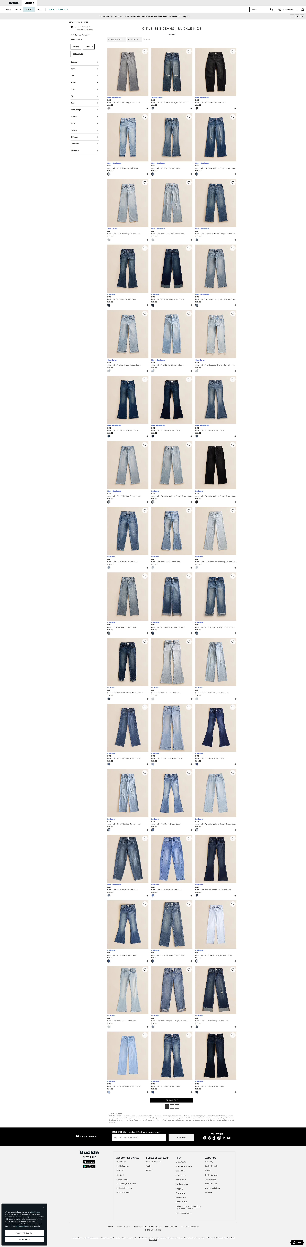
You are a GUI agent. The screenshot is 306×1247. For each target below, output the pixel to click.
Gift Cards (120, 1175)
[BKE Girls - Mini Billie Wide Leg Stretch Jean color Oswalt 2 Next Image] (145, 1056)
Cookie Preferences (190, 1226)
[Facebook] (204, 1138)
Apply (148, 1166)
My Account (121, 1161)
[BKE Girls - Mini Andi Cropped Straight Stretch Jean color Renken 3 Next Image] (233, 334)
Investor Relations (212, 1188)
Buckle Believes (211, 1175)
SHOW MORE (172, 1100)
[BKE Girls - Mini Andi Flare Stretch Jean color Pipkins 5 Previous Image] (154, 662)
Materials (75, 144)
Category (75, 62)
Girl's (72, 22)
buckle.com (35, 1212)
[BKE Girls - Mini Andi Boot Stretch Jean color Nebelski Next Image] (189, 137)
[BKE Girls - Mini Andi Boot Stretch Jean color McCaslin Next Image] (189, 1056)
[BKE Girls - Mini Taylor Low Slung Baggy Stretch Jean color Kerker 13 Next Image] (189, 465)
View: (73, 39)
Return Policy (181, 1180)
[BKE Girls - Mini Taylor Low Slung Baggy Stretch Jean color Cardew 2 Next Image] (233, 203)
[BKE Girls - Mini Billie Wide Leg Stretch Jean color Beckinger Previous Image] (110, 793)
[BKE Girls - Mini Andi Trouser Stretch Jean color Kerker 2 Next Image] (189, 728)
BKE (86, 22)
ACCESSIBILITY (171, 1226)
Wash (73, 123)
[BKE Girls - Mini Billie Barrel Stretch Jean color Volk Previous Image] (110, 859)
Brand (73, 82)
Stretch (74, 116)
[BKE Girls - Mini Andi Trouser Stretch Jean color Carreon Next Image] (145, 400)
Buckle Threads (211, 1166)
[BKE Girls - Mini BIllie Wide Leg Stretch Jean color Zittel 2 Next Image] (145, 728)
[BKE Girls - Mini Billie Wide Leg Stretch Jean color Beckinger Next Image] (145, 793)
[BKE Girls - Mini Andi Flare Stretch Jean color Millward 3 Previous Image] (198, 1056)
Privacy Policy (21, 1226)
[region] (24, 1224)
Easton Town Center (85, 29)
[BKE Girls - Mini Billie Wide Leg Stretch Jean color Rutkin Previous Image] (198, 990)
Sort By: (74, 35)
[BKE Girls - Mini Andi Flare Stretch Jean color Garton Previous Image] (154, 400)
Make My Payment (153, 1161)
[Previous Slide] (292, 16)
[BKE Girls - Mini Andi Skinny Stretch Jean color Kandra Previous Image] (110, 137)
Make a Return (122, 1179)
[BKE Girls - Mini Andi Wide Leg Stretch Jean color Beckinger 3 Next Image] (189, 203)
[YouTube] (228, 1138)
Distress (74, 137)
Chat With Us (181, 1162)
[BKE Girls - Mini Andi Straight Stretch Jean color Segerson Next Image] (189, 334)
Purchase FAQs (182, 1184)
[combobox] (261, 9)
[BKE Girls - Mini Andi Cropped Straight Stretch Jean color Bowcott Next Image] (233, 596)
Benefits (149, 1170)
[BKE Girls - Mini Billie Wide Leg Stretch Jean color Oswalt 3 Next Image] (145, 465)
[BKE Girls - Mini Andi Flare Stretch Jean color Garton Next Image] (189, 400)
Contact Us (180, 1171)
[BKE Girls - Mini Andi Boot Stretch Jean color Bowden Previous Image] (154, 531)
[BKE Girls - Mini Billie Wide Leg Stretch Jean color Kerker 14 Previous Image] (110, 203)
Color (73, 89)
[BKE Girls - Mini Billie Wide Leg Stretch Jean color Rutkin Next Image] (233, 990)
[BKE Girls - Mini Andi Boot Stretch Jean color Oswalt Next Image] (145, 990)
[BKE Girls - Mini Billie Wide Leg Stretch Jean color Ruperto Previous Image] (154, 924)
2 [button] (171, 1106)
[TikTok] (214, 1138)
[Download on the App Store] (89, 1161)
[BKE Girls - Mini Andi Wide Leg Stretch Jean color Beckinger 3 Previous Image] (154, 203)
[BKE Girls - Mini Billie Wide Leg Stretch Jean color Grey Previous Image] (110, 72)
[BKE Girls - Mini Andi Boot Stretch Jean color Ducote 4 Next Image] (189, 793)
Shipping (179, 1188)
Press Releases (211, 1184)
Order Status (181, 1175)
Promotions (180, 1193)
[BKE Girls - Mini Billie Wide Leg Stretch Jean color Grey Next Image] (145, 72)
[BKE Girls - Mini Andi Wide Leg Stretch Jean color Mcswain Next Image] (145, 334)
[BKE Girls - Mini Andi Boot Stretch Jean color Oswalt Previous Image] (110, 990)
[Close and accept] (43, 1207)
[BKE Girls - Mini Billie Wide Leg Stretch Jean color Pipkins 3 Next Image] (233, 662)
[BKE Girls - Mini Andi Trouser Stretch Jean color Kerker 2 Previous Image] (154, 728)
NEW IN (76, 46)
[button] (7, 9)
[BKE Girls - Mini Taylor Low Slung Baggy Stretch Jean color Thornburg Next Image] (233, 269)
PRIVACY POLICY (123, 1226)
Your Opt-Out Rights (184, 1213)
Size (72, 75)
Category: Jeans (115, 39)
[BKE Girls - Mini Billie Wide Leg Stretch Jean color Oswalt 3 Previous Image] (110, 465)
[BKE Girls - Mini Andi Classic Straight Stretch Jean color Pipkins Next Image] (233, 924)
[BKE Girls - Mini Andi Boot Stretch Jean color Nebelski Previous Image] (154, 137)
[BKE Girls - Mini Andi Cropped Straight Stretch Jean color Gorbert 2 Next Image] (189, 990)
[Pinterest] (209, 1138)
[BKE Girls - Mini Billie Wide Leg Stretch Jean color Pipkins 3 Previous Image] (198, 662)
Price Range (76, 110)
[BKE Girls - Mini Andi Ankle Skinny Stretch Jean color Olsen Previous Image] (110, 662)
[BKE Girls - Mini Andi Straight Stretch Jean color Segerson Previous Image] (154, 334)
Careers (208, 1170)
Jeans (79, 22)
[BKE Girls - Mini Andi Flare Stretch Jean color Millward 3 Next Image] (233, 1056)
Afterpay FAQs (181, 1202)
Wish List (120, 1170)
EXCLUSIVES (78, 54)
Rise (72, 103)
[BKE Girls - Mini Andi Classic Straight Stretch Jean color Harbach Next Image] (189, 72)
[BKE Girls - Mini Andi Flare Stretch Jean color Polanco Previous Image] (198, 728)
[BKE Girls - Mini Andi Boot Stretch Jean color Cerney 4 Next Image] (145, 269)
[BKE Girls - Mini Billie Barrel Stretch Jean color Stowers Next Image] (189, 859)
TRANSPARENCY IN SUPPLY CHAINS (147, 1226)
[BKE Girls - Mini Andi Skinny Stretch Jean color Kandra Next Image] (145, 137)
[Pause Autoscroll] (297, 16)
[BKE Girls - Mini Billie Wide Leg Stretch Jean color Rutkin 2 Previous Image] (154, 269)
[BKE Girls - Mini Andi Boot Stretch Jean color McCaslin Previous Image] (154, 1056)
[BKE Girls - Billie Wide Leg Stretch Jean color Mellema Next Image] (145, 596)
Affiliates (208, 1192)
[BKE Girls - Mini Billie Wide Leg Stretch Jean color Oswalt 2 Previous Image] (110, 1056)
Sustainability (210, 1179)
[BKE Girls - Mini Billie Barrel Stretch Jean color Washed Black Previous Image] (198, 72)
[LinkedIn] (223, 1138)
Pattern (74, 130)
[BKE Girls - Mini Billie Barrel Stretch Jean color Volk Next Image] (145, 859)
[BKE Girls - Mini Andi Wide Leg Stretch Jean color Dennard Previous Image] (154, 596)
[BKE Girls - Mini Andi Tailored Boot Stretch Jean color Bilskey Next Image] (233, 859)
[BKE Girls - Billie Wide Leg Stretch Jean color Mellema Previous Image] (110, 596)
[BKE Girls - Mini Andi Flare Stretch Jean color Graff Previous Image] (198, 400)
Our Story (209, 1161)
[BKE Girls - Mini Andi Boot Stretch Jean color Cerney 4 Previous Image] (110, 269)
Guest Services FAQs (184, 1166)
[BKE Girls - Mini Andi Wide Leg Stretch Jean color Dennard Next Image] (189, 596)
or (170, 16)
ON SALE (89, 46)
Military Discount (123, 1192)
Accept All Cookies (24, 1233)
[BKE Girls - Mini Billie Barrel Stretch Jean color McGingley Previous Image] (110, 531)
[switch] (73, 27)
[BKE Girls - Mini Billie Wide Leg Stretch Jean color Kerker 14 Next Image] (145, 203)
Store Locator (181, 1197)
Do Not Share (24, 1239)
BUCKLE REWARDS (58, 9)
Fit (72, 96)
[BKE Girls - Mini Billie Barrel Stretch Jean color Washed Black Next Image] (233, 72)
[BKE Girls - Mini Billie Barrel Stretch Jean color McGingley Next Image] (145, 531)
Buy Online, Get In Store (126, 1184)
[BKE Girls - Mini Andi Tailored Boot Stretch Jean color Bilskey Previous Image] (198, 859)
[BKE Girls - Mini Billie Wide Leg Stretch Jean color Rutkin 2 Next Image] (189, 269)
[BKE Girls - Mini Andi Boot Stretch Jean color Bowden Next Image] (189, 531)
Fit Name (75, 150)
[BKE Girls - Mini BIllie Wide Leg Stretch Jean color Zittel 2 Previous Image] (110, 728)
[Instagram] (219, 1138)
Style (73, 69)
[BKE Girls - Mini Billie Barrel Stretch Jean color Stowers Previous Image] (154, 859)
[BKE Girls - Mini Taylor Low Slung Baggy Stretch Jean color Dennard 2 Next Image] (233, 137)
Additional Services (124, 1188)
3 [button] (176, 1106)
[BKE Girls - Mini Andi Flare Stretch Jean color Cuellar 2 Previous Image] (110, 924)
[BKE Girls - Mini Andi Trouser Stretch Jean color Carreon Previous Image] (110, 400)
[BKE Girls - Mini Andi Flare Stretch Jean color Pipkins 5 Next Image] (189, 662)
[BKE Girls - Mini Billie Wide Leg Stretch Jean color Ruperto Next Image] (189, 924)
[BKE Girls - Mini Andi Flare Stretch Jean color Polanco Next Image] (233, 728)
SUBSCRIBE (181, 1137)
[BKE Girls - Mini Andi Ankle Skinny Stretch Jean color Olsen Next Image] (145, 662)
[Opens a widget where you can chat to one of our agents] (297, 1243)
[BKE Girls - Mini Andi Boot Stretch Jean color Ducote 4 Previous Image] (154, 793)
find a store (88, 1136)
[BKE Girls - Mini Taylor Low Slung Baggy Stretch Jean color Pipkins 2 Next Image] (233, 793)
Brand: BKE (133, 39)
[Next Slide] (302, 16)
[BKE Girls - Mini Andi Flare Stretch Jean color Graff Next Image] (233, 400)
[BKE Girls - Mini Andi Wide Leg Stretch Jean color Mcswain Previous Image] (110, 334)
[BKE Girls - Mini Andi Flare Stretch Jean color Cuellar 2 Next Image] (145, 924)
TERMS (110, 1226)
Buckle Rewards (122, 1166)
